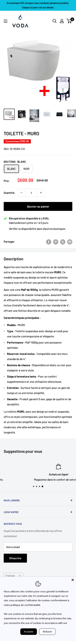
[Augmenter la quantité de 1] (41, 193)
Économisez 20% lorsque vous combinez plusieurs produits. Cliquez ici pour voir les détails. (38, 5)
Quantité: (9, 192)
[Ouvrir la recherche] (55, 21)
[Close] (73, 580)
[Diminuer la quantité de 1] (21, 193)
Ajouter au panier (38, 206)
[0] (69, 21)
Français (10, 575)
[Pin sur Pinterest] (55, 241)
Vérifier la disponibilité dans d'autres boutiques (37, 228)
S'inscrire (15, 558)
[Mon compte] (62, 21)
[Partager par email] (69, 241)
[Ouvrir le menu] (5, 21)
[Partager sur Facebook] (48, 241)
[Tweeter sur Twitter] (62, 241)
